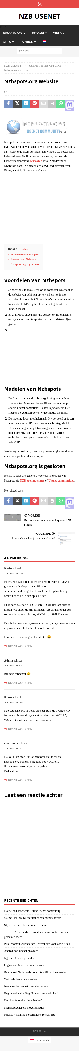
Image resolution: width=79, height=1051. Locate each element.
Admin (8, 660)
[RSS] (39, 4)
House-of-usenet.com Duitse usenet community (32, 911)
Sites (7, 41)
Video (57, 33)
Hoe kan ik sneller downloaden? (23, 1000)
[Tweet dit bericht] (17, 105)
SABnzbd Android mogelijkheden (24, 1007)
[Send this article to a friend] (43, 105)
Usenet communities (61, 480)
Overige (27, 41)
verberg (25, 249)
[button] (4, 27)
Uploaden (39, 33)
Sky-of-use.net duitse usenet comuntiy (27, 925)
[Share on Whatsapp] (60, 105)
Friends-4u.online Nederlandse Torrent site (29, 1014)
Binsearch (36, 161)
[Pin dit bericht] (34, 105)
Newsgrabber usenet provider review (26, 986)
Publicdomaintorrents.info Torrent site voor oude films (37, 944)
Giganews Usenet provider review (24, 965)
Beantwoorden (20, 646)
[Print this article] (52, 105)
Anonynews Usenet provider (21, 951)
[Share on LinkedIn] (26, 105)
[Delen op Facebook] (8, 105)
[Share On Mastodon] (69, 105)
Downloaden (12, 33)
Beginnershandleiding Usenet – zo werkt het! (31, 993)
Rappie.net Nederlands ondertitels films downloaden (35, 972)
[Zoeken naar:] (39, 50)
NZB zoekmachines (32, 480)
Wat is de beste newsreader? (20, 979)
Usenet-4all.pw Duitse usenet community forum (32, 918)
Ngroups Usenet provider (19, 958)
